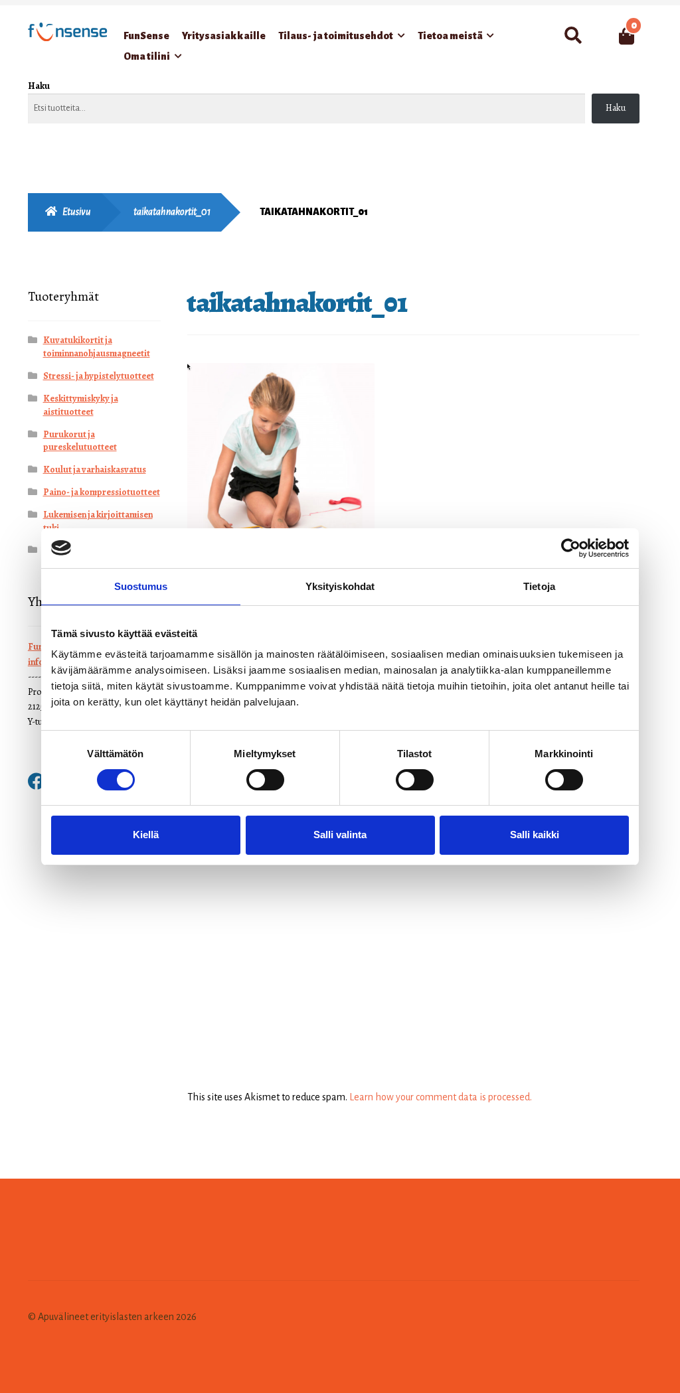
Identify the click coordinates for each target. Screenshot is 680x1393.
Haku (39, 86)
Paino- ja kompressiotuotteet (101, 492)
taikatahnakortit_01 (172, 211)
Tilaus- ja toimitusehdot (335, 36)
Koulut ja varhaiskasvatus (94, 469)
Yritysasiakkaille (224, 36)
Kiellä (146, 834)
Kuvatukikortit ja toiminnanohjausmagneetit (96, 347)
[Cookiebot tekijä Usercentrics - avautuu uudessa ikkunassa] (571, 547)
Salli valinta (340, 834)
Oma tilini (147, 56)
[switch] (265, 779)
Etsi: (572, 36)
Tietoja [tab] (539, 585)
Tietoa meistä (450, 36)
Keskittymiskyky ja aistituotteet (80, 405)
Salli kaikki (534, 834)
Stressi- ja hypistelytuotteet (98, 376)
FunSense (146, 36)
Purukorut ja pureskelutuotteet (80, 441)
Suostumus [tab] (141, 585)
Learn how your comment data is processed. (440, 1097)
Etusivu (76, 211)
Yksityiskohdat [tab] (340, 585)
